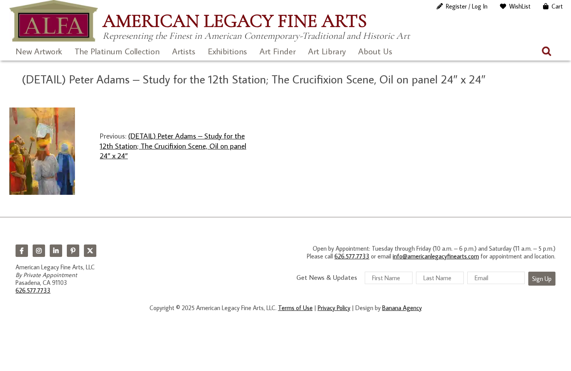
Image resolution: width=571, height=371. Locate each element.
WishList (520, 6)
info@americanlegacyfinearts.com (436, 256)
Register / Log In (466, 6)
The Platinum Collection (117, 51)
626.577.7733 (33, 290)
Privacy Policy (334, 308)
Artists (183, 51)
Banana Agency (402, 308)
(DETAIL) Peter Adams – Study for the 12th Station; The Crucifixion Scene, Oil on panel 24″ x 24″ (173, 145)
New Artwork (39, 51)
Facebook (22, 250)
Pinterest (73, 250)
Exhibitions (227, 51)
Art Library (327, 51)
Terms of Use (295, 308)
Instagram (39, 250)
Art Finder (277, 51)
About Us (375, 51)
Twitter (90, 250)
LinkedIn (56, 250)
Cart (557, 6)
